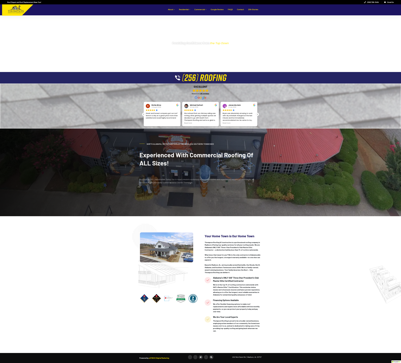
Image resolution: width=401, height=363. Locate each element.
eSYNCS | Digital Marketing (158, 358)
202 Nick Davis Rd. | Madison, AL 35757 (247, 357)
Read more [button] (150, 123)
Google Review (217, 10)
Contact (240, 10)
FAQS (230, 10)
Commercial (199, 10)
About (170, 10)
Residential (184, 10)
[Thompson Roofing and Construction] (17, 9)
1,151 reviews (204, 94)
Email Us (390, 2)
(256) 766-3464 (373, 2)
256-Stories (253, 10)
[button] (257, 114)
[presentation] (8, 172)
